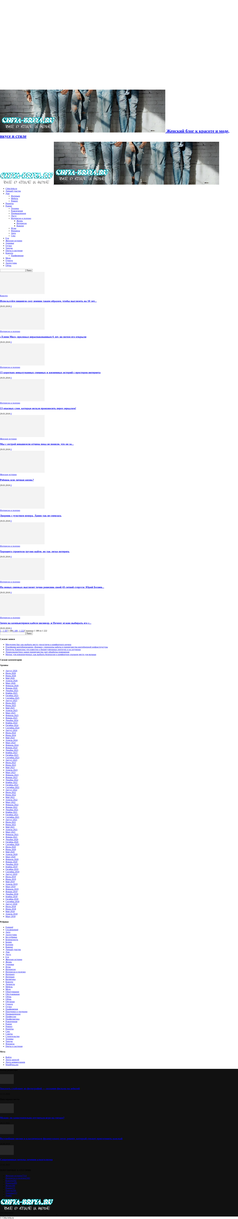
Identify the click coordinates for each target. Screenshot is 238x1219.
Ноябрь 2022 (11, 782)
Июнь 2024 (11, 735)
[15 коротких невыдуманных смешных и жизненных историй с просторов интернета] (22, 365)
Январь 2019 (11, 891)
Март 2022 (10, 802)
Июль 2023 (11, 762)
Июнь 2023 (11, 765)
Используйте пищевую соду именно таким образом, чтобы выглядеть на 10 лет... (48, 301)
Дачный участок (13, 191)
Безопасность (12, 939)
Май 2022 (10, 797)
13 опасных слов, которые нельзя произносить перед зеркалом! (38, 408)
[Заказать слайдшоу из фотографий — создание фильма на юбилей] (7, 1083)
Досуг (14, 216)
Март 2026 (10, 683)
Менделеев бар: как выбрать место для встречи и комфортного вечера (38, 644)
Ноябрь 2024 (11, 723)
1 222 (21, 631)
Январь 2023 (11, 777)
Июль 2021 (11, 822)
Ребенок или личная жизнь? (17, 479)
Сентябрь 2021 (12, 817)
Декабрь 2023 (12, 750)
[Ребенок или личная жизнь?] (22, 472)
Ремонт (14, 201)
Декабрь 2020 (12, 839)
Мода (8, 258)
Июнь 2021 (11, 824)
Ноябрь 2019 (11, 867)
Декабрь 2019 (12, 864)
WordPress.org (12, 1064)
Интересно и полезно (21, 218)
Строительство (13, 1036)
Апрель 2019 (11, 884)
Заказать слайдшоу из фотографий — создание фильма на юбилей (40, 1088)
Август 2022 (11, 790)
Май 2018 (10, 911)
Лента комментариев (15, 1062)
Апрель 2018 (11, 914)
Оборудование (12, 992)
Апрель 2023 (11, 770)
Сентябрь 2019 (12, 872)
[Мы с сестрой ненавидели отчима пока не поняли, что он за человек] (22, 436)
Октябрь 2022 (12, 785)
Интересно (22, 223)
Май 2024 (10, 738)
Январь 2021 (11, 837)
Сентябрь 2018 (12, 901)
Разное (9, 206)
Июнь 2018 (11, 909)
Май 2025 (10, 708)
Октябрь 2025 (12, 695)
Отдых (9, 245)
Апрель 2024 (11, 740)
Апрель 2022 (11, 800)
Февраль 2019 (12, 889)
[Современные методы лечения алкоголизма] (7, 1154)
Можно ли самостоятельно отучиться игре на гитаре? (32, 1117)
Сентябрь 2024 (12, 728)
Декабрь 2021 (12, 810)
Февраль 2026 (12, 685)
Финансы (15, 231)
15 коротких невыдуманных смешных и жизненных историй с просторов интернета (50, 372)
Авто (13, 233)
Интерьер (15, 196)
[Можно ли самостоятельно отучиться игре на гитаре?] (7, 1112)
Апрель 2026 (11, 680)
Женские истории (14, 240)
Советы (9, 1034)
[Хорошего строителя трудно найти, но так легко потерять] (22, 543)
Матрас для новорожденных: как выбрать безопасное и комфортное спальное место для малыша (51, 654)
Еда (7, 238)
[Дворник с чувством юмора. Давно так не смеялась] (22, 508)
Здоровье (10, 243)
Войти (9, 1057)
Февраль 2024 (12, 745)
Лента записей (12, 1060)
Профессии (11, 1016)
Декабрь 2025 (12, 690)
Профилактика (12, 1019)
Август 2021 (11, 819)
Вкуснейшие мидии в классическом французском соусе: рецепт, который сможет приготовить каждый (61, 1138)
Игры (13, 228)
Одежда (9, 260)
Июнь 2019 (11, 879)
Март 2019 (10, 886)
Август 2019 (11, 874)
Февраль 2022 (12, 805)
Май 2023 (10, 767)
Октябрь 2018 (12, 899)
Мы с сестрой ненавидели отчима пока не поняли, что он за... (37, 444)
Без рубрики (11, 937)
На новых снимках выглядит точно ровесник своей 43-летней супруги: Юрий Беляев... (52, 587)
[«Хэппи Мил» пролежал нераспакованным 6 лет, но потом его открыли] (22, 329)
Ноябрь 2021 (11, 812)
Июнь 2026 (11, 676)
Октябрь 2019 (12, 869)
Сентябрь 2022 (12, 787)
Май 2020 (10, 852)
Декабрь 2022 (12, 780)
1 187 (5, 631)
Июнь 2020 (11, 849)
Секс (13, 236)
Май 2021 (10, 827)
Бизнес (9, 942)
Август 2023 (11, 760)
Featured (9, 927)
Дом (8, 193)
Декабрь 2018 (12, 894)
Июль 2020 (11, 847)
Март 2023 (10, 772)
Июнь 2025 (11, 705)
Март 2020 (10, 857)
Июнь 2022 (11, 795)
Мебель (14, 198)
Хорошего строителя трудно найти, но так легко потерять (34, 551)
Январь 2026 (11, 688)
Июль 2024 (11, 733)
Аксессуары (11, 263)
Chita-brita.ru (11, 188)
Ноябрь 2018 (11, 896)
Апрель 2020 (11, 854)
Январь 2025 (11, 718)
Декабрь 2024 (12, 720)
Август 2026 (11, 671)
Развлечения (17, 211)
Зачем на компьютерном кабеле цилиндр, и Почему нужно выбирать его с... (45, 623)
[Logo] (27, 184)
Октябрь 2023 (12, 755)
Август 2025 (11, 700)
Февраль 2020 (12, 859)
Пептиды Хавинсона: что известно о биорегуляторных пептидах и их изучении (43, 649)
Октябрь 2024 (12, 725)
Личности (10, 984)
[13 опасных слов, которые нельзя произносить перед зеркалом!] (22, 400)
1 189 (15, 631)
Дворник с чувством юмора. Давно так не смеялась (30, 515)
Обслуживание (13, 994)
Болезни (9, 944)
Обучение (10, 1001)
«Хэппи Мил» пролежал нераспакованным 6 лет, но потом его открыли (43, 336)
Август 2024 (11, 730)
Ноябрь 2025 (11, 693)
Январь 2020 (11, 862)
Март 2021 (10, 832)
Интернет (10, 974)
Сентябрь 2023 (12, 757)
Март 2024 (10, 743)
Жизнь (20, 221)
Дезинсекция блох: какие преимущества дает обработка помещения (37, 652)
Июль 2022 (11, 792)
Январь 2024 (11, 747)
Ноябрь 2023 (11, 752)
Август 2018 (11, 904)
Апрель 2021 (11, 829)
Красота (9, 253)
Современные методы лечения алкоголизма (26, 1159)
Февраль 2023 (12, 775)
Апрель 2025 (11, 710)
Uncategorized (12, 929)
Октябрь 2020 (12, 842)
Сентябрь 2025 (12, 698)
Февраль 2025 (12, 715)
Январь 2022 (11, 807)
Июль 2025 (11, 703)
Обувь (8, 265)
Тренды (9, 248)
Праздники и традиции (16, 1011)
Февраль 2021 (12, 834)
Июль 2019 (11, 877)
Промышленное (18, 213)
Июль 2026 (11, 673)
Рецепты (10, 203)
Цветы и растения (14, 250)
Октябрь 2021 (12, 814)
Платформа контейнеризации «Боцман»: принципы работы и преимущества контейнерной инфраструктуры (57, 647)
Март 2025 (10, 713)
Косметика (11, 979)
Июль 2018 (11, 906)
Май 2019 (10, 882)
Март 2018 (10, 916)
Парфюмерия (17, 255)
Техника (15, 208)
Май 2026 (10, 678)
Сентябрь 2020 (12, 844)
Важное (20, 226)
